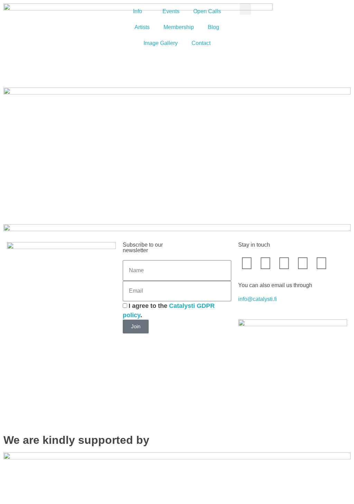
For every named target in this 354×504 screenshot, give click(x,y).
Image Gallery (160, 43)
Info (137, 11)
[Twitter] (265, 263)
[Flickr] (321, 263)
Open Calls (207, 11)
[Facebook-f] (246, 263)
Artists (142, 27)
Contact (201, 43)
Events (170, 11)
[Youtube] (284, 263)
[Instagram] (302, 263)
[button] (245, 9)
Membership (179, 27)
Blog (213, 27)
